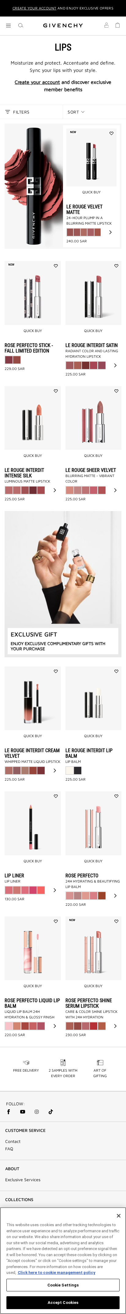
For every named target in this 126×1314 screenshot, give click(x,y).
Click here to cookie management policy (56, 1272)
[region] (63, 1260)
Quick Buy (91, 192)
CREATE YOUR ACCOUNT (35, 8)
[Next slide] (110, 232)
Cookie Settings (63, 1285)
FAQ (9, 1148)
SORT (73, 111)
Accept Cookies (63, 1302)
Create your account (37, 82)
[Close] (118, 1216)
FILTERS (21, 111)
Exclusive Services (22, 1179)
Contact (12, 1141)
